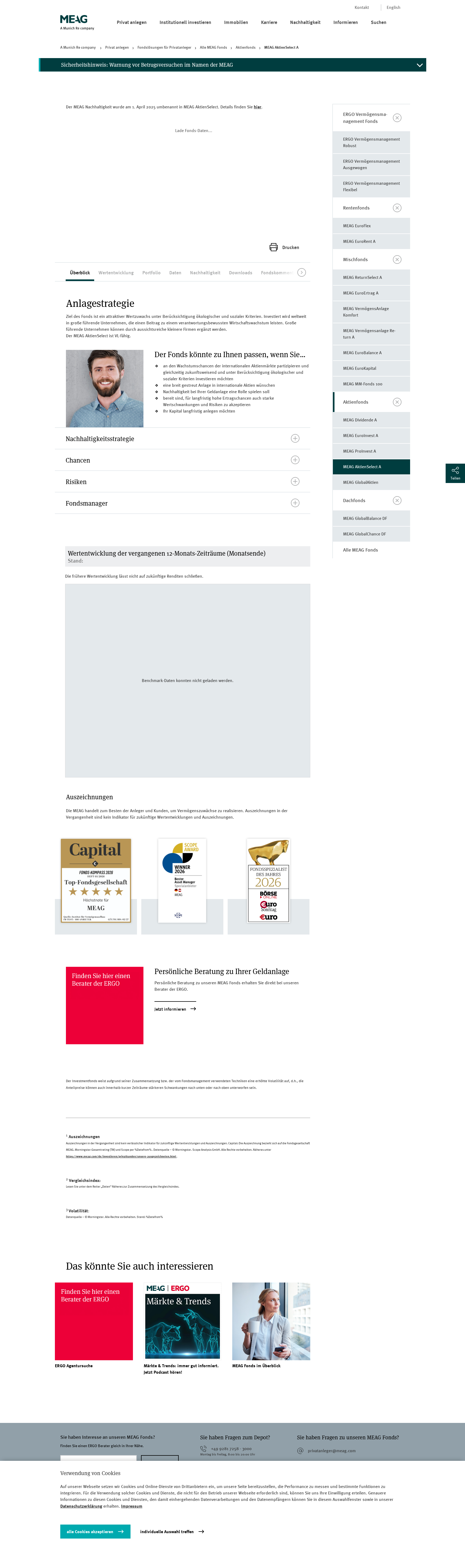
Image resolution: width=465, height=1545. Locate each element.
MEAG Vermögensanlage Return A (369, 334)
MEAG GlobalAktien (360, 482)
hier (257, 106)
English (393, 7)
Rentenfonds (356, 208)
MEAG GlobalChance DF (364, 534)
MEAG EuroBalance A (362, 352)
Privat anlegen (132, 22)
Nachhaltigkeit (305, 22)
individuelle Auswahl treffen (167, 1531)
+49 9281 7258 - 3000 (231, 1448)
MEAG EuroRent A (359, 241)
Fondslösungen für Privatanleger (164, 47)
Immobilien (236, 22)
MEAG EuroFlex (357, 225)
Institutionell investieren (185, 22)
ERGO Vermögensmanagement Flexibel (371, 186)
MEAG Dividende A (360, 419)
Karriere (269, 22)
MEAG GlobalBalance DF (365, 518)
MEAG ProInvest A (359, 451)
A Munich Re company (78, 47)
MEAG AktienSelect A (281, 47)
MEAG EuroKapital (359, 368)
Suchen (378, 22)
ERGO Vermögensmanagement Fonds (365, 117)
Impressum (131, 1506)
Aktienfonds (246, 47)
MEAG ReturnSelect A (362, 277)
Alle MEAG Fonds (213, 47)
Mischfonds (355, 259)
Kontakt (362, 7)
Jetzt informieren (170, 1009)
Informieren (345, 22)
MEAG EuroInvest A (360, 435)
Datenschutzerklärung (81, 1506)
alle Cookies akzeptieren (90, 1531)
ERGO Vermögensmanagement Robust (371, 142)
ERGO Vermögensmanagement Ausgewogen (371, 164)
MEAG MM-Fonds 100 (362, 383)
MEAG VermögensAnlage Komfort (366, 312)
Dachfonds (354, 500)
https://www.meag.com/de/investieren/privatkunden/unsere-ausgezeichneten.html (121, 1156)
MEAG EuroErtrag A (360, 293)
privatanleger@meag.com (332, 1450)
